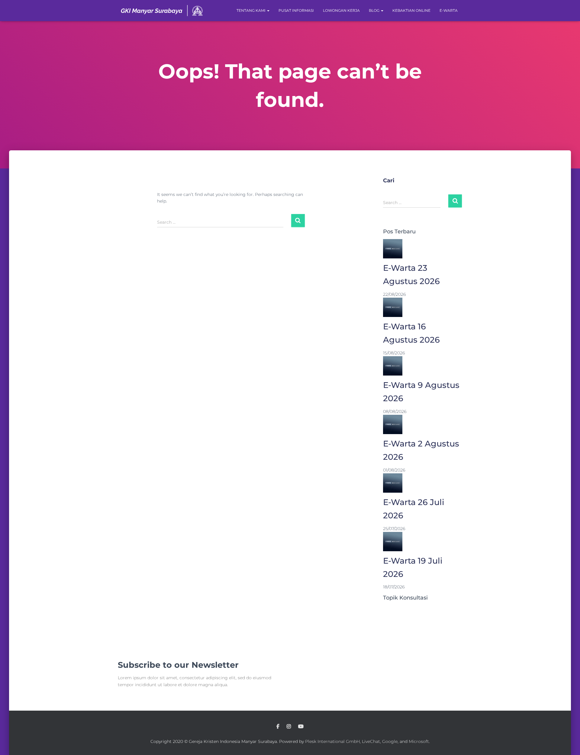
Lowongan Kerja (341, 10)
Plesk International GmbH (332, 741)
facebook (277, 727)
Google (390, 741)
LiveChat (371, 741)
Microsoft (419, 741)
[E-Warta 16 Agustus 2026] (392, 307)
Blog (374, 10)
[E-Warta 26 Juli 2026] (392, 482)
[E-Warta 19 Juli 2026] (392, 541)
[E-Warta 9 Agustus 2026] (392, 365)
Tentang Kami (251, 10)
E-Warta (449, 10)
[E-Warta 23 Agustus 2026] (392, 248)
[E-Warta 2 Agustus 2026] (392, 424)
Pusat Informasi (296, 10)
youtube (301, 727)
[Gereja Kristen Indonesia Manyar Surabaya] (162, 10)
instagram (289, 727)
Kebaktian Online (411, 10)
